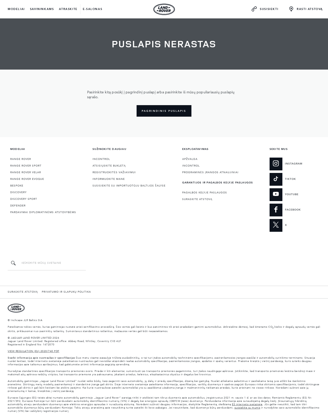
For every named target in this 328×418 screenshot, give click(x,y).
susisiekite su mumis (247, 407)
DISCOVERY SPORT (23, 199)
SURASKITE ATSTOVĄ (197, 199)
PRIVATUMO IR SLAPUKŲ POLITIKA (66, 291)
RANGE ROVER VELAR (25, 172)
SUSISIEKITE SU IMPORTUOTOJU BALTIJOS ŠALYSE (129, 185)
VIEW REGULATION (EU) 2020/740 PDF (33, 351)
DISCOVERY (18, 192)
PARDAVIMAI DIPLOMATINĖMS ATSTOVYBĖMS (43, 212)
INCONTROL (101, 159)
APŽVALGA (190, 159)
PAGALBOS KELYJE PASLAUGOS (204, 192)
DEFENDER (18, 205)
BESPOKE (16, 185)
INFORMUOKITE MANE (109, 179)
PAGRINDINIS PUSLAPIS (164, 111)
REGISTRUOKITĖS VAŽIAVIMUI (114, 172)
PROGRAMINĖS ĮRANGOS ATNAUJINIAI (210, 172)
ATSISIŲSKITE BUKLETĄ (109, 165)
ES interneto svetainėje (247, 404)
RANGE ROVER (20, 159)
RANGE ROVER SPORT (26, 165)
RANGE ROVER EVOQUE (27, 179)
